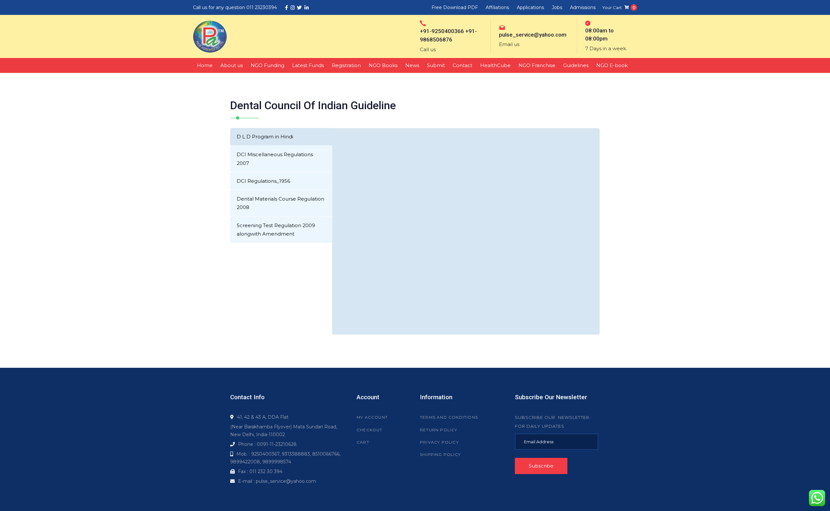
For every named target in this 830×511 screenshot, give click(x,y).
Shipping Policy (440, 454)
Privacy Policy (439, 442)
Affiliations (497, 7)
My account (372, 417)
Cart (363, 442)
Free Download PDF (455, 7)
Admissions (583, 7)
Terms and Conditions (449, 417)
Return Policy (438, 429)
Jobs (557, 7)
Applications (530, 7)
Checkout (370, 429)
